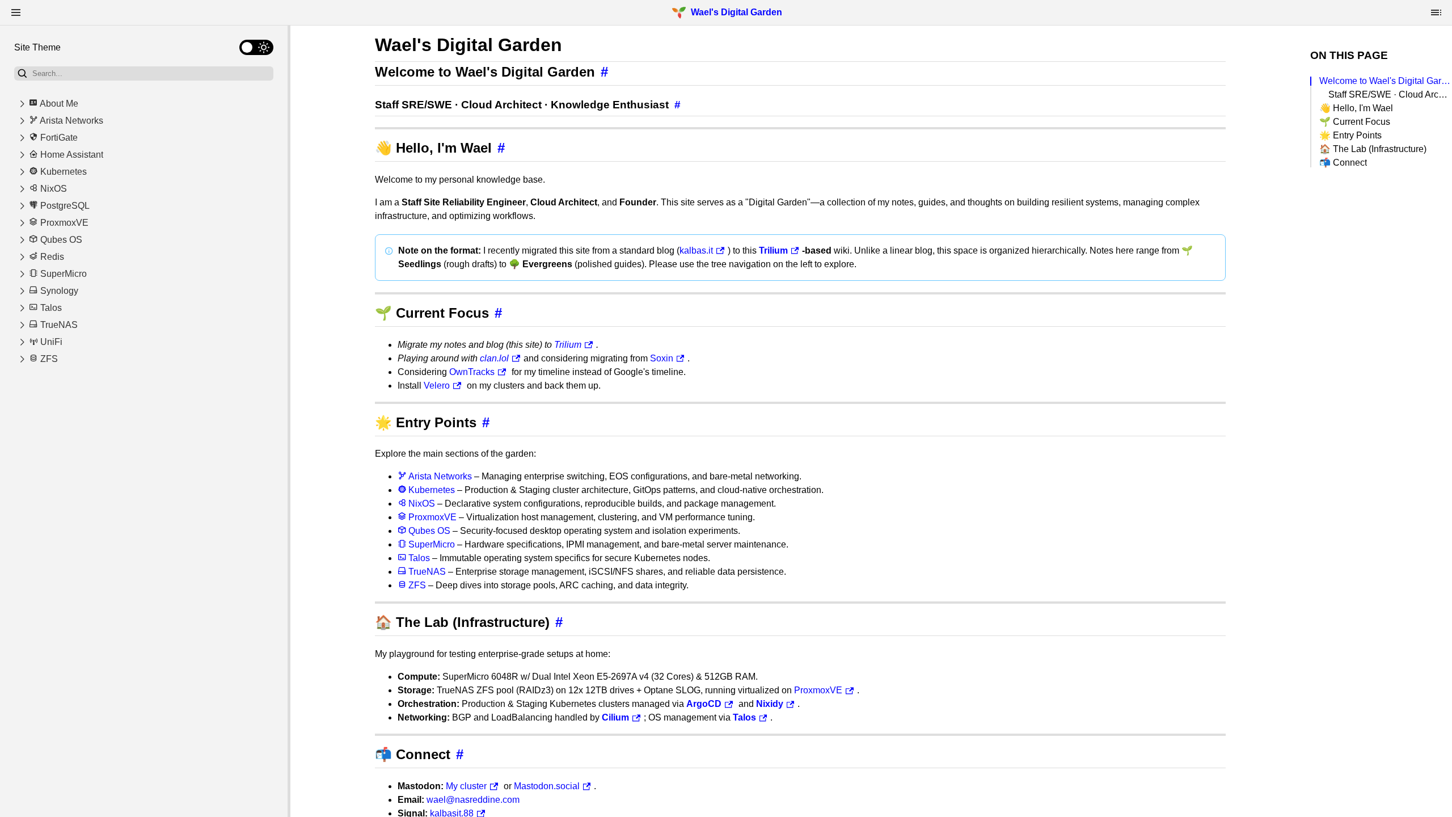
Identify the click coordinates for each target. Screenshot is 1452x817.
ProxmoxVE (818, 690)
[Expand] (22, 104)
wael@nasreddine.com (473, 800)
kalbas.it (696, 250)
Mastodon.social (547, 786)
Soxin (661, 358)
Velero (437, 385)
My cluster (466, 786)
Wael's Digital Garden (736, 12)
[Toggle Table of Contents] (1436, 12)
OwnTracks (472, 372)
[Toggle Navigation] (16, 12)
